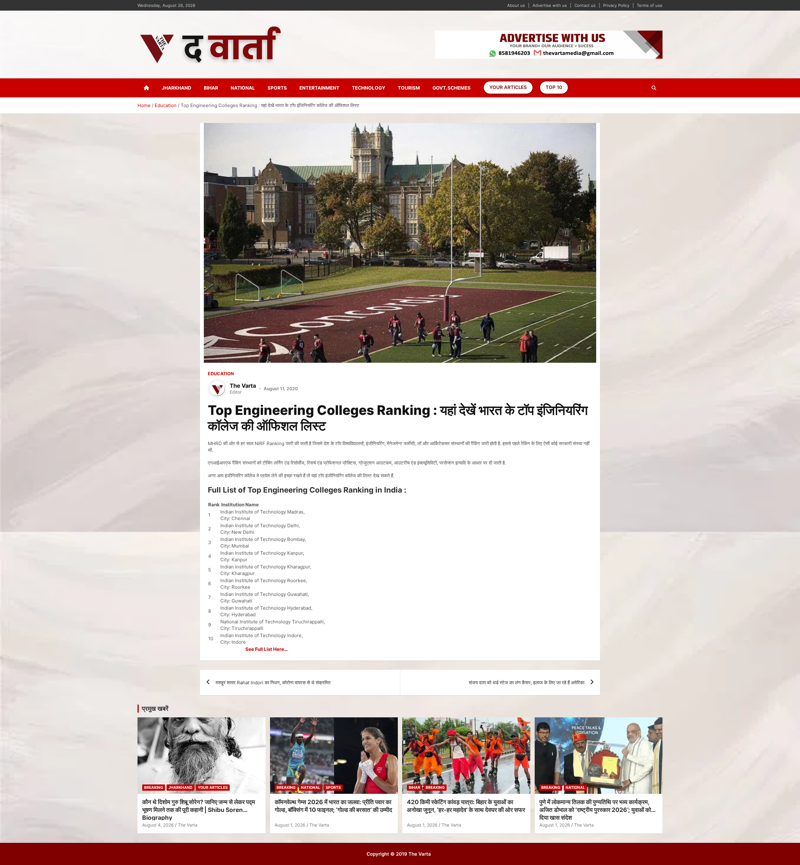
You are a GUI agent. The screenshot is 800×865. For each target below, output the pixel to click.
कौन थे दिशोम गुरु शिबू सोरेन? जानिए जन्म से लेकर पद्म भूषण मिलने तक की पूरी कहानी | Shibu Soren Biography (198, 810)
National (243, 88)
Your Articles (508, 87)
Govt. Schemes (451, 88)
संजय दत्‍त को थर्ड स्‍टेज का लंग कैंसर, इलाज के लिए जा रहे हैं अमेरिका (526, 683)
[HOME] (146, 87)
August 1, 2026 (290, 825)
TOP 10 (554, 87)
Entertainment (319, 88)
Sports (277, 88)
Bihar (211, 88)
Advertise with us (549, 5)
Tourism (409, 88)
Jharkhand (176, 88)
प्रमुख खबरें (155, 708)
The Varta (188, 825)
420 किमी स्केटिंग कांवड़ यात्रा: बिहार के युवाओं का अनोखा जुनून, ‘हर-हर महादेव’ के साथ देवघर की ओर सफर (466, 806)
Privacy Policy (616, 5)
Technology (368, 88)
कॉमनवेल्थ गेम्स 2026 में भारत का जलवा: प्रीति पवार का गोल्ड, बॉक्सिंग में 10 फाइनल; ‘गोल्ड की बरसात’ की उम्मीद (333, 806)
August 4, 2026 (158, 825)
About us (516, 5)
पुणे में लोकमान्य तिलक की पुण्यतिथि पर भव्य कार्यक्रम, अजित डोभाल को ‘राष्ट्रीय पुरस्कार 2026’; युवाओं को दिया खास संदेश (595, 810)
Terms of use (649, 5)
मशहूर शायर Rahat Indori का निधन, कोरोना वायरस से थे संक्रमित (273, 683)
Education (221, 373)
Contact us (585, 5)
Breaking (153, 787)
